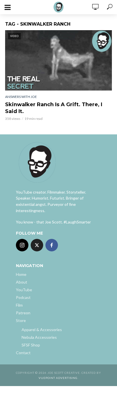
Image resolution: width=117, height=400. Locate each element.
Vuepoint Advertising (58, 378)
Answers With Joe (21, 97)
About (21, 282)
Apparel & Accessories (42, 329)
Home (21, 274)
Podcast (23, 297)
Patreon (23, 312)
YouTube (24, 289)
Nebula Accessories (39, 337)
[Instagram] (22, 245)
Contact (23, 352)
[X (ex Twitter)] (37, 245)
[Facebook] (51, 245)
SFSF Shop (31, 344)
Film (19, 305)
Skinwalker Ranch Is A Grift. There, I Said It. (53, 107)
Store (21, 320)
